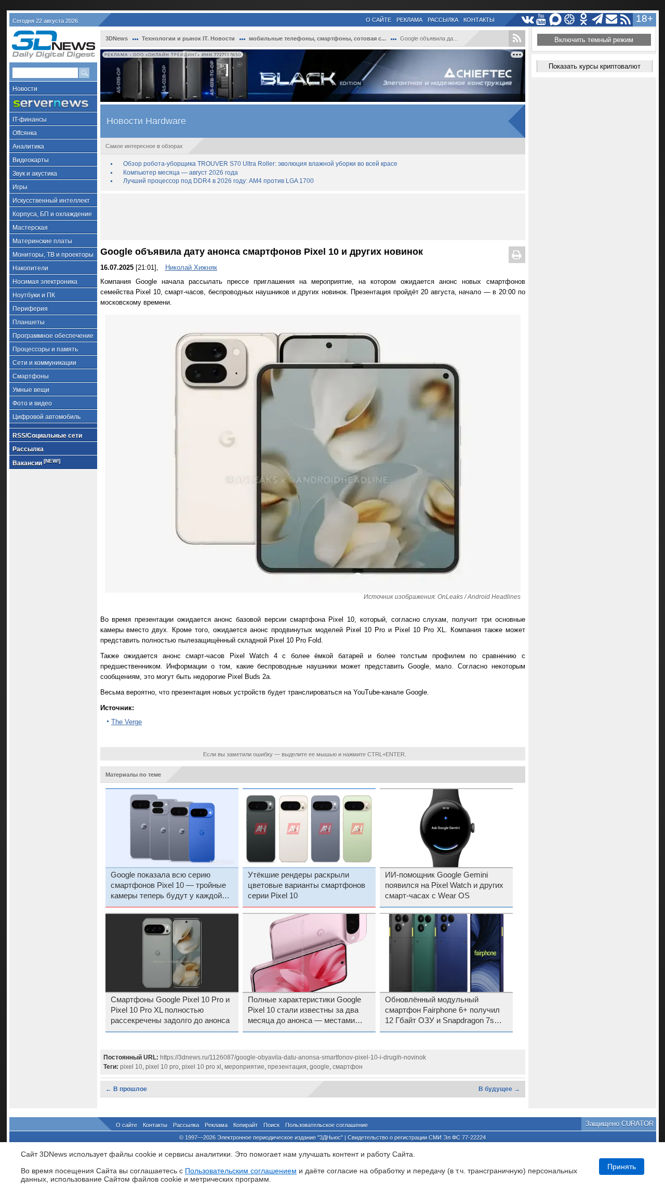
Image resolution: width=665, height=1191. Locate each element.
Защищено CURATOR (620, 1124)
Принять (621, 1166)
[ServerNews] (53, 103)
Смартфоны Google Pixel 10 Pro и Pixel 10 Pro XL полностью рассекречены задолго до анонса (170, 1010)
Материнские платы (42, 241)
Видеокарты (30, 160)
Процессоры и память (45, 349)
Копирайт (245, 1125)
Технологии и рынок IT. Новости (188, 38)
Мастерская (30, 227)
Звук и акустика (34, 173)
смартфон (347, 1066)
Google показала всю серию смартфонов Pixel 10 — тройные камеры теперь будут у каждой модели (168, 886)
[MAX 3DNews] (556, 19)
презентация (287, 1066)
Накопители (30, 268)
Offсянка (24, 133)
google (319, 1066)
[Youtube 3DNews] (542, 19)
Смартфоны (30, 376)
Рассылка (443, 20)
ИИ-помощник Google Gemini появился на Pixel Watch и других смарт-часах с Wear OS (444, 885)
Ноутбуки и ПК (33, 295)
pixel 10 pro (162, 1066)
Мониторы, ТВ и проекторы (53, 254)
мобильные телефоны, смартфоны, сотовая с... (317, 38)
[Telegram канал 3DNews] (598, 19)
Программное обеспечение (53, 335)
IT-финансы (29, 119)
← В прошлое (126, 1089)
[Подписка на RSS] (626, 19)
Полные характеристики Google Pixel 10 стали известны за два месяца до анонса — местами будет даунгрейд (304, 1011)
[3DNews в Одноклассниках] (584, 19)
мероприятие (244, 1066)
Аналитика (28, 146)
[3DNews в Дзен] (570, 19)
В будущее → (499, 1089)
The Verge (126, 722)
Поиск (271, 1125)
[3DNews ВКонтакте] (528, 19)
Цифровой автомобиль (46, 417)
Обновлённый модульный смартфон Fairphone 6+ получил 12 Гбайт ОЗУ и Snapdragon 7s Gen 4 (442, 1011)
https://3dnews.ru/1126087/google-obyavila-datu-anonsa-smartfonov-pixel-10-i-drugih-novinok (293, 1057)
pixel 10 (131, 1066)
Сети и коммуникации (44, 363)
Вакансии (36, 462)
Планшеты (28, 322)
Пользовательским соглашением (241, 1171)
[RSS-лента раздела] (517, 38)
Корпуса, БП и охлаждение (52, 214)
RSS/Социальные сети (47, 435)
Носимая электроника (44, 281)
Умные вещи (30, 390)
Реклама (409, 20)
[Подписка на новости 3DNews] (612, 19)
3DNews (116, 38)
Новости (24, 89)
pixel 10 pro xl (201, 1066)
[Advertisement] (312, 216)
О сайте (378, 20)
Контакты (479, 20)
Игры (20, 187)
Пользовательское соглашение (326, 1125)
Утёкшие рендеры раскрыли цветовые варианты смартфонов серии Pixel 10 (306, 885)
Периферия (30, 308)
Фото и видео (32, 403)
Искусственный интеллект (51, 200)
